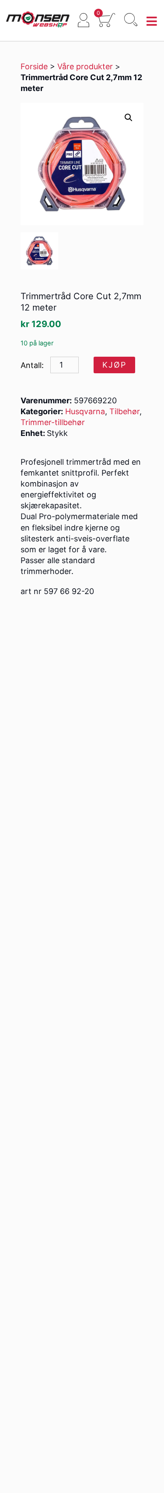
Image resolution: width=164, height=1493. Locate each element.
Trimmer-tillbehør (53, 422)
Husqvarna (85, 411)
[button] (128, 117)
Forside (34, 66)
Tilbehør (124, 411)
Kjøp (114, 364)
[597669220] (39, 251)
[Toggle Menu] (152, 21)
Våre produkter (85, 66)
